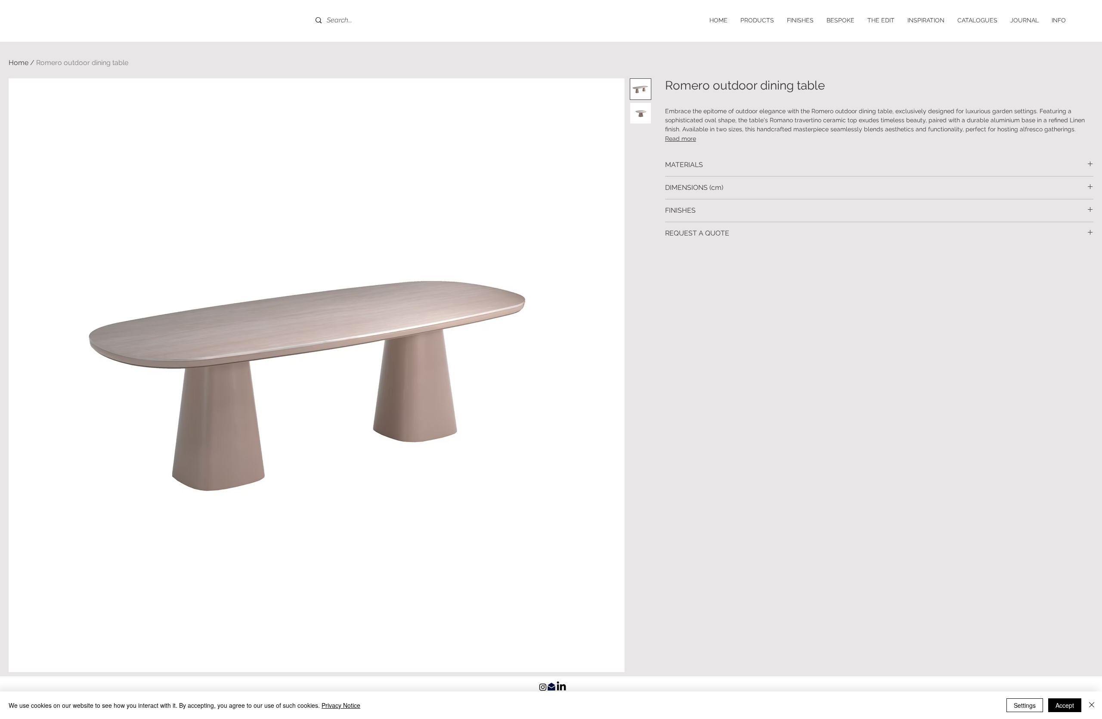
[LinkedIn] (561, 685)
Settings (1025, 705)
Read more (680, 138)
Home (18, 63)
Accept (1065, 705)
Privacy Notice (341, 705)
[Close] (1092, 705)
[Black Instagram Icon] (543, 687)
